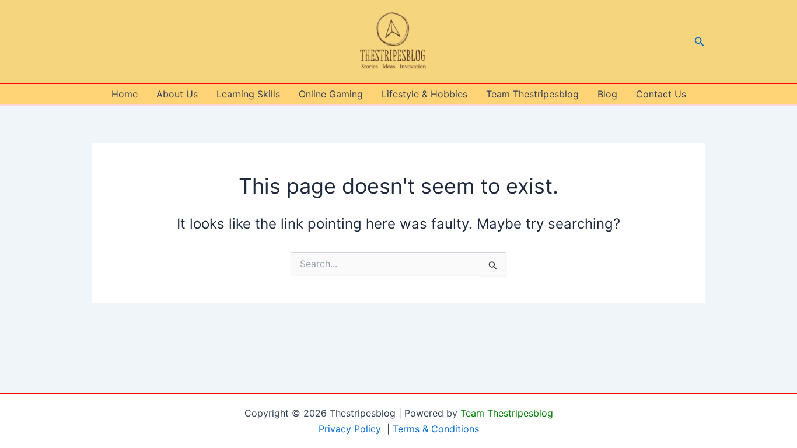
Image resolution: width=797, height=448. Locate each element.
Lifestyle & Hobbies (424, 94)
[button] (699, 41)
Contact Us (661, 94)
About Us (177, 94)
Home (124, 94)
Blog (607, 94)
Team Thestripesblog (532, 94)
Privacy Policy (350, 429)
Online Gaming (331, 94)
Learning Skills (248, 94)
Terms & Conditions (436, 429)
